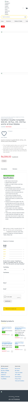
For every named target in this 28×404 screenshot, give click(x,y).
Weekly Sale (10, 118)
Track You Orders (18, 372)
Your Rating (6, 267)
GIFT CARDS (17, 374)
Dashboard (3, 374)
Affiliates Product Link (5, 376)
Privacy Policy (18, 378)
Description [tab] (4, 169)
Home (2, 21)
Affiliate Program (4, 368)
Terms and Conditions (19, 380)
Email (5, 289)
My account (17, 368)
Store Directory (18, 376)
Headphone (17, 117)
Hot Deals (22, 117)
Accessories (3, 117)
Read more (12, 335)
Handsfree (13, 117)
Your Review (6, 272)
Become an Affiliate (5, 370)
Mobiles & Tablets (18, 21)
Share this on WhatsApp (9, 175)
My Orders (17, 370)
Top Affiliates (3, 378)
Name (5, 282)
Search (25, 16)
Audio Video (8, 117)
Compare (10, 131)
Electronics (8, 21)
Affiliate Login (4, 372)
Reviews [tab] (15, 169)
